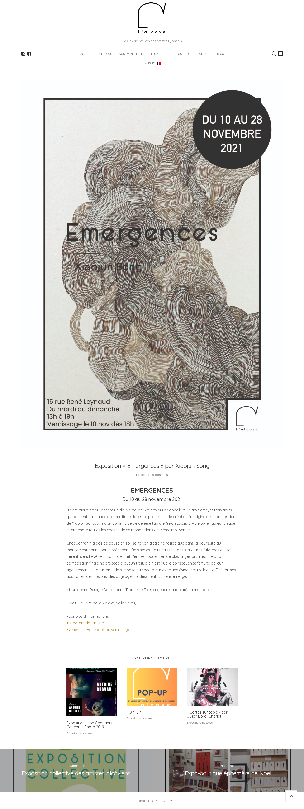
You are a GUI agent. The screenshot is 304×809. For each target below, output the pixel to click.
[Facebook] (29, 53)
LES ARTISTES (160, 54)
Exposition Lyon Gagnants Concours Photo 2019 (89, 725)
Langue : (150, 63)
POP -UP (134, 712)
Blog (220, 54)
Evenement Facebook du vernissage (98, 629)
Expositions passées (152, 474)
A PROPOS (105, 54)
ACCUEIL (85, 54)
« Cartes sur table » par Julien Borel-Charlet (207, 714)
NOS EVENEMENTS (131, 54)
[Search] (274, 53)
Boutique (183, 54)
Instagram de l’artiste (85, 623)
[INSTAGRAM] (23, 53)
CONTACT (204, 54)
